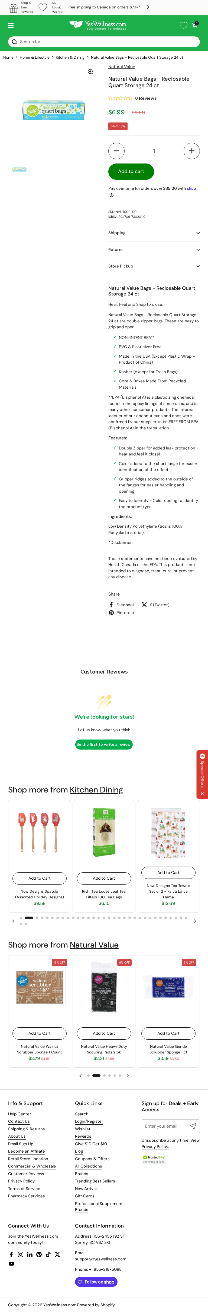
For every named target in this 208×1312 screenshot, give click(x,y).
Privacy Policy (21, 1181)
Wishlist (82, 1129)
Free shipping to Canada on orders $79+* (104, 7)
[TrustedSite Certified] (154, 1159)
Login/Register (89, 1121)
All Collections (88, 1166)
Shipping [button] (117, 232)
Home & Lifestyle (35, 57)
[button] (194, 25)
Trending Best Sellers (95, 1181)
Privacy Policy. (155, 1146)
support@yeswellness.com (100, 1259)
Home (8, 57)
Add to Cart (39, 878)
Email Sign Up (20, 1144)
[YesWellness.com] (97, 25)
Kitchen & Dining (70, 57)
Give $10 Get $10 (91, 1144)
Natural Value (94, 944)
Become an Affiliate (26, 1151)
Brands (81, 1173)
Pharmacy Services (26, 1196)
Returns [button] (115, 249)
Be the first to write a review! (104, 744)
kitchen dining (96, 789)
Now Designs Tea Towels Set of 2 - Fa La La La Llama (168, 891)
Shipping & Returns (26, 1129)
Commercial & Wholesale (32, 1166)
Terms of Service (24, 1188)
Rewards (83, 1136)
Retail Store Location (28, 1159)
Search (82, 1114)
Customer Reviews (26, 1173)
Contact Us (19, 1121)
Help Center (19, 1114)
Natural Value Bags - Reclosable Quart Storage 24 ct (137, 57)
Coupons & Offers (92, 1159)
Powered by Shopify (96, 1305)
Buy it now (179, 171)
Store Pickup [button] (120, 266)
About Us (17, 1136)
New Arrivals (87, 1188)
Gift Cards (85, 1196)
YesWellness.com (59, 1305)
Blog (79, 1151)
